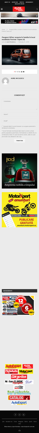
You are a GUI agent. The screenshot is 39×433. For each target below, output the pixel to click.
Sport (30, 421)
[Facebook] (15, 414)
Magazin (20, 421)
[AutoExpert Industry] (19, 403)
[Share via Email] (23, 72)
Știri (3, 421)
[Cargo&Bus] (19, 377)
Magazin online (19, 4)
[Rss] (23, 414)
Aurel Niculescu (11, 42)
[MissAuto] (19, 387)
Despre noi (15, 2)
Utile (19, 424)
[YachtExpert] (29, 382)
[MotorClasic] (14, 382)
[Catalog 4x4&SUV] (19, 398)
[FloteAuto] (11, 371)
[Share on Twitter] (19, 72)
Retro (26, 421)
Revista (22, 2)
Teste (15, 421)
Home (3, 29)
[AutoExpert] (13, 366)
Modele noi (9, 421)
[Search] (37, 9)
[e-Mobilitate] (19, 392)
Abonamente (29, 2)
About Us (7, 2)
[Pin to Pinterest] (21, 72)
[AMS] (28, 366)
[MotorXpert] (26, 371)
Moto (35, 421)
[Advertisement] (15, 258)
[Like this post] (15, 72)
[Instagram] (19, 414)
